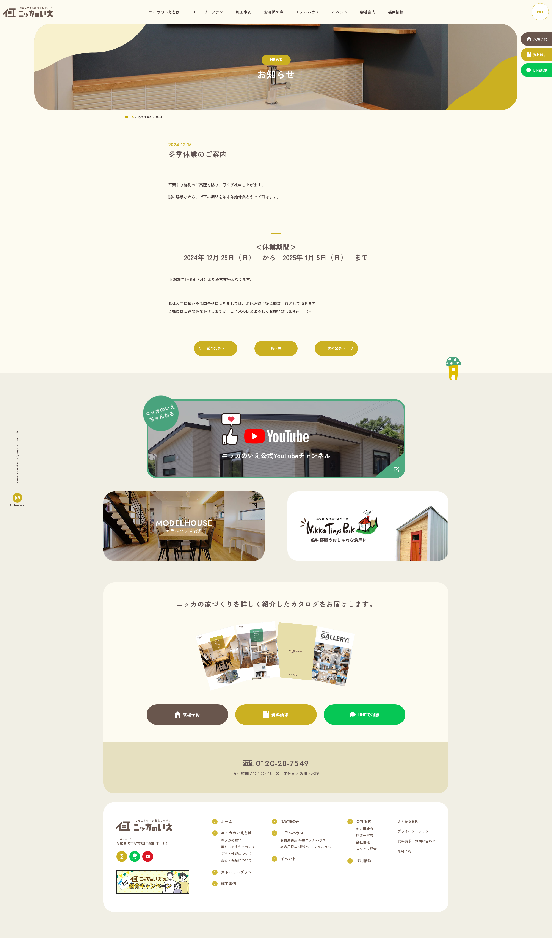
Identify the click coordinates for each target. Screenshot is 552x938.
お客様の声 (273, 12)
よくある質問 (408, 821)
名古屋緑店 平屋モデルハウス (303, 840)
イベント (339, 12)
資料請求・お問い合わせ (417, 841)
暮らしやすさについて (238, 846)
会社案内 (367, 12)
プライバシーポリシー (415, 831)
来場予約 (404, 851)
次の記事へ (336, 348)
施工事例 (243, 12)
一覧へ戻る (276, 348)
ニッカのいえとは (164, 12)
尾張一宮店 (364, 835)
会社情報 (363, 842)
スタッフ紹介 (366, 848)
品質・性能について (236, 853)
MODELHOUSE (184, 525)
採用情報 (395, 12)
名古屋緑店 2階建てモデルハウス (305, 846)
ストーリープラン (207, 12)
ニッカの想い (231, 840)
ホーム (129, 117)
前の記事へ (215, 348)
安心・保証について (236, 860)
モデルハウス (307, 12)
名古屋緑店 (364, 828)
